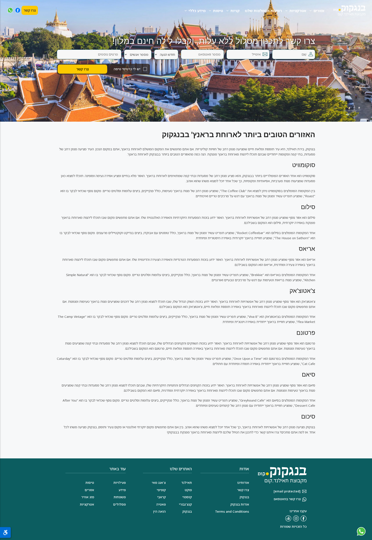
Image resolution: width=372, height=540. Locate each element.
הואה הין (159, 511)
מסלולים (119, 504)
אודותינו (243, 482)
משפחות (120, 497)
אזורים (318, 10)
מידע (122, 490)
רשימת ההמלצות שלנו (263, 10)
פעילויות (119, 482)
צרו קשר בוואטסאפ (287, 499)
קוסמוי (187, 497)
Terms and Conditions (232, 511)
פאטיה (161, 504)
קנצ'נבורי (185, 504)
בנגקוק (187, 511)
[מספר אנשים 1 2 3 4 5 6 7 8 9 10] (138, 54)
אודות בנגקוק (239, 504)
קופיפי (161, 490)
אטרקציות (297, 10)
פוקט (188, 490)
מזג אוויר (87, 497)
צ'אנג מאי (159, 482)
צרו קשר (30, 10)
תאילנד (186, 482)
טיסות (218, 10)
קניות (235, 10)
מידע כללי (197, 10)
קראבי (161, 497)
